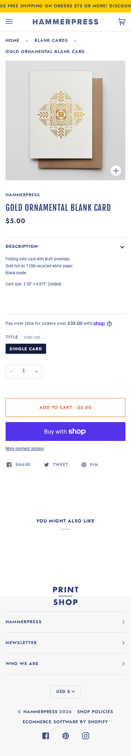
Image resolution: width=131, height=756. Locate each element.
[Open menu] (16, 22)
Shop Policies (95, 712)
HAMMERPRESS (40, 712)
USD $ (63, 691)
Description (22, 246)
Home (13, 40)
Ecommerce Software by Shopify (65, 722)
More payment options (25, 448)
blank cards (51, 40)
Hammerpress (23, 195)
